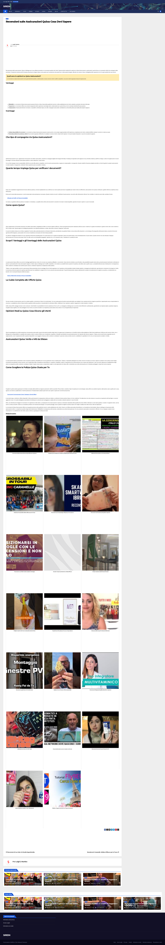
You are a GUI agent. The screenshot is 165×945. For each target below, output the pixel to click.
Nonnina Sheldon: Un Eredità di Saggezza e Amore (100, 880)
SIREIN (6, 6)
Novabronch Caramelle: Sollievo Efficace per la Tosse (102, 852)
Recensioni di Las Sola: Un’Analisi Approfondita (21, 852)
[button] (158, 11)
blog (7, 18)
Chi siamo (72, 11)
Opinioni (17, 11)
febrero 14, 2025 (11, 907)
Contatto (64, 11)
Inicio (10, 11)
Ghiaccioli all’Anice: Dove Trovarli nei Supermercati (19, 880)
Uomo (43, 11)
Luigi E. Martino (16, 44)
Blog (56, 11)
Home (115, 942)
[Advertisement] (44, 34)
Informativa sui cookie (8, 926)
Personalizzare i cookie (157, 942)
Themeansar (24, 942)
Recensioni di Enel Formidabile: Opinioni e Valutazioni (140, 904)
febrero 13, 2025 (90, 907)
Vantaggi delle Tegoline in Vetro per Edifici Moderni (61, 880)
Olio (24, 11)
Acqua (37, 11)
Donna (50, 11)
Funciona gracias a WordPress (9, 942)
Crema (30, 11)
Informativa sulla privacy (9, 919)
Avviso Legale (6, 922)
